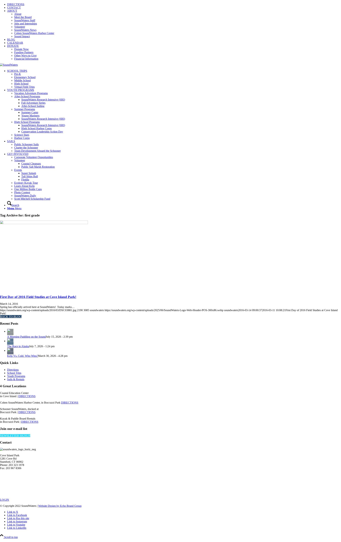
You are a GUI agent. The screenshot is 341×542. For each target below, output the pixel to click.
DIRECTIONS (15, 4)
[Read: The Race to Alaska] (10, 340)
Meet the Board (23, 17)
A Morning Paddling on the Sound (26, 336)
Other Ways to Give (25, 55)
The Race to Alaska (18, 346)
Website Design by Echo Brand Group (60, 505)
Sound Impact (22, 36)
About (17, 13)
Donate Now (21, 49)
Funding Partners (23, 52)
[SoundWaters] (9, 64)
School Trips (14, 372)
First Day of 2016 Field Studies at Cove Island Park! (38, 297)
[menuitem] (174, 4)
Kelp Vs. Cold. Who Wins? (22, 355)
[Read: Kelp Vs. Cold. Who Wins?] (10, 350)
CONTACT (14, 7)
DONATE (13, 45)
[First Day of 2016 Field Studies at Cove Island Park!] (44, 223)
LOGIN (4, 499)
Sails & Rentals (15, 379)
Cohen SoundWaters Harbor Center (34, 33)
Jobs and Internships (25, 23)
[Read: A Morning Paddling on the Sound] (10, 331)
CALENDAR (15, 42)
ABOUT (12, 10)
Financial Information (26, 58)
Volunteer (19, 26)
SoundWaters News (25, 29)
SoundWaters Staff (24, 20)
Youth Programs (16, 376)
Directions (13, 369)
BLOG (11, 39)
